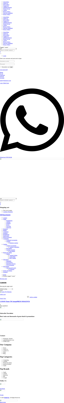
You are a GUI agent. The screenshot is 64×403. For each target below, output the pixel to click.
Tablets (8, 254)
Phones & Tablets (7, 252)
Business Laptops (13, 243)
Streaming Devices (11, 263)
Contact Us (6, 6)
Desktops (5, 229)
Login (11, 67)
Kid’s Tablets (12, 258)
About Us (5, 3)
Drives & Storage (7, 237)
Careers (5, 10)
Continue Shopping (8, 211)
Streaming (8, 261)
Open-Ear (8, 227)
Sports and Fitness (7, 270)
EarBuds (8, 223)
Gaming (5, 244)
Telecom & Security (11, 268)
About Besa (6, 2)
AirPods (8, 222)
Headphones (9, 220)
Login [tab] (4, 56)
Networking (6, 266)
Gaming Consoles (10, 250)
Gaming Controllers (14, 247)
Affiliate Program (7, 7)
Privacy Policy (6, 11)
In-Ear (7, 224)
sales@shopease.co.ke (5, 80)
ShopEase (6, 397)
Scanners (5, 272)
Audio (4, 219)
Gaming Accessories (11, 245)
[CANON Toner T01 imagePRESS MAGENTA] (5, 291)
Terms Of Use (6, 9)
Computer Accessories (11, 240)
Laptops (5, 218)
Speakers (5, 233)
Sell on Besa (6, 4)
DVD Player (9, 262)
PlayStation (9, 248)
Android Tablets (13, 255)
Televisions (6, 259)
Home (4, 274)
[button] (0, 204)
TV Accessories (10, 265)
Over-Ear (8, 226)
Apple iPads (12, 256)
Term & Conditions (8, 13)
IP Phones (11, 269)
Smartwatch (6, 236)
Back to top (3, 402)
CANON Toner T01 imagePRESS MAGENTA (15, 301)
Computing (6, 238)
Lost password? (4, 69)
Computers (6, 231)
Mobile (5, 230)
